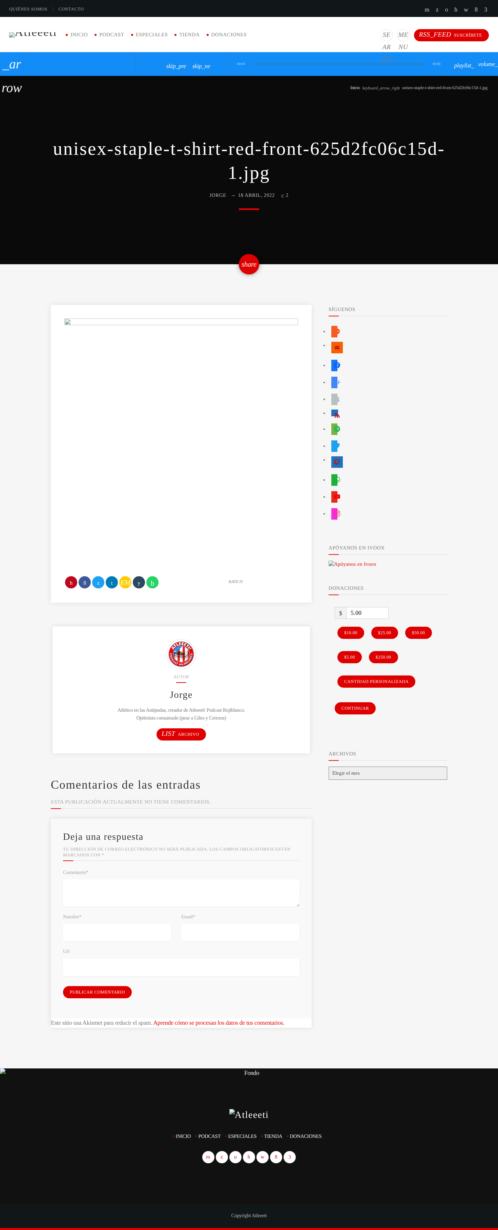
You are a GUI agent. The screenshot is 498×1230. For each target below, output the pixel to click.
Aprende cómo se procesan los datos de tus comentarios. (218, 1022)
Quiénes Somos (28, 9)
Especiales (152, 35)
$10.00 (350, 632)
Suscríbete (450, 34)
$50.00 (418, 632)
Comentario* (75, 872)
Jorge (217, 195)
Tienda (189, 35)
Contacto (71, 9)
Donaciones (229, 35)
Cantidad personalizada (376, 681)
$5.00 (349, 657)
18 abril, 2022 (256, 195)
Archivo (180, 733)
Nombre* (72, 917)
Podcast (111, 35)
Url (66, 951)
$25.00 (384, 632)
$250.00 (383, 657)
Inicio (79, 35)
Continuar (355, 708)
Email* (188, 917)
